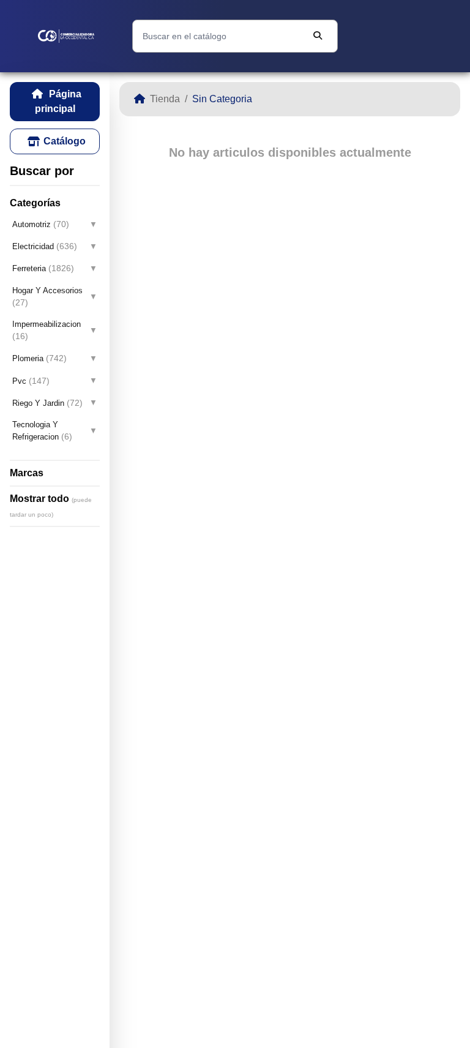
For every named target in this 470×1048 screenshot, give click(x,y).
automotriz (40, 224)
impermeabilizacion (46, 330)
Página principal (58, 101)
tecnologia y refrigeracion (42, 430)
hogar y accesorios (47, 296)
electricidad (44, 246)
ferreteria (43, 268)
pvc (31, 381)
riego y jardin (47, 403)
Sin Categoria (222, 99)
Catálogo (64, 141)
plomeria (39, 358)
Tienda (165, 99)
